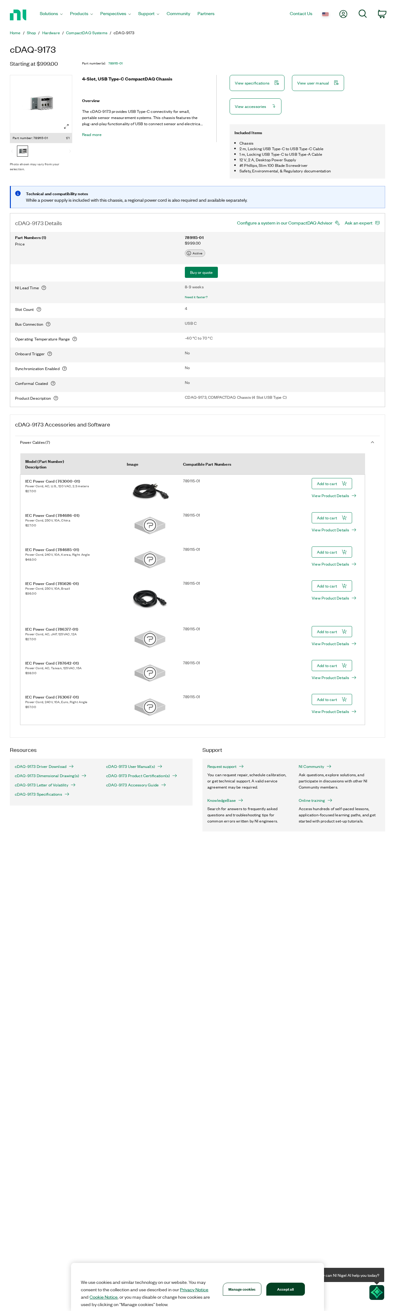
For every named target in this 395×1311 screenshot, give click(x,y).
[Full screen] (66, 126)
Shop (31, 32)
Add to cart (327, 483)
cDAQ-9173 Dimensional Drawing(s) (47, 775)
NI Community (311, 766)
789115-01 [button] (115, 63)
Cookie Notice (103, 1297)
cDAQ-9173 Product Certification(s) (138, 775)
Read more (92, 134)
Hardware (51, 32)
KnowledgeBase (221, 800)
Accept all (285, 1289)
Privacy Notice (194, 1289)
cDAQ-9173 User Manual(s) (130, 766)
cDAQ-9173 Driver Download (40, 766)
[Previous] (12, 152)
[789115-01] (22, 152)
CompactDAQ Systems (86, 32)
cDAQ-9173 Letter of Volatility (41, 785)
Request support (221, 766)
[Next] (70, 152)
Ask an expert (358, 223)
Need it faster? (196, 297)
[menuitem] (51, 15)
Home (15, 32)
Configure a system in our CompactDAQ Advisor (284, 223)
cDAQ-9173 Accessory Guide (132, 785)
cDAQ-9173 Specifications (38, 794)
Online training (312, 800)
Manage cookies (242, 1289)
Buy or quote (201, 272)
